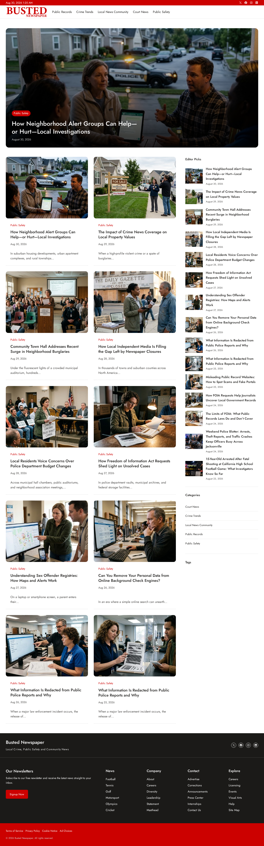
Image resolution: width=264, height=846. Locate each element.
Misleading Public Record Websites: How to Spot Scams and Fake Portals (230, 379)
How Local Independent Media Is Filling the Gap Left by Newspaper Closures (132, 349)
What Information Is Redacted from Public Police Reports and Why (45, 693)
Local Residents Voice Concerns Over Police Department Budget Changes (42, 464)
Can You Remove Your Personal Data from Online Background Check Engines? (133, 578)
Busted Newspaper (25, 742)
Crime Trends (193, 516)
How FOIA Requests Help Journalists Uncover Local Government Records (231, 398)
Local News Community (198, 525)
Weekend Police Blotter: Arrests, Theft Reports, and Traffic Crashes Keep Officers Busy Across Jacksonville (229, 439)
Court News (192, 507)
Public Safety (21, 113)
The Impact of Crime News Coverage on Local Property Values (132, 235)
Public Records (194, 534)
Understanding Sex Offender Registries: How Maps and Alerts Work (44, 578)
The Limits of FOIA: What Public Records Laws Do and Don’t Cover (229, 416)
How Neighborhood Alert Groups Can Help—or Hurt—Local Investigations (74, 128)
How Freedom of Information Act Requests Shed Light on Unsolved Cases (134, 464)
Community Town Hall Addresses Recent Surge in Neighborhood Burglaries (44, 349)
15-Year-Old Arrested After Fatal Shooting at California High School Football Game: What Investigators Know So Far (229, 466)
